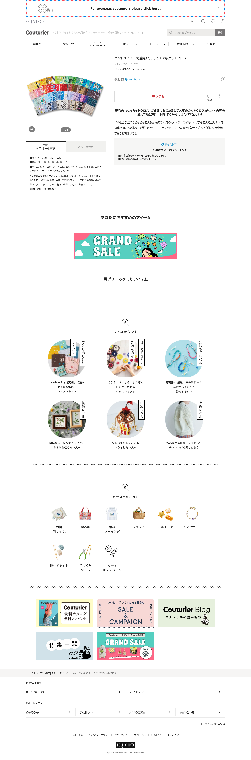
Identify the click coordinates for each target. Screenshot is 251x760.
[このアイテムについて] (223, 79)
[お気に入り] (213, 21)
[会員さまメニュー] (193, 21)
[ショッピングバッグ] (223, 21)
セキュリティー (121, 734)
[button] (102, 96)
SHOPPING (157, 734)
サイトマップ (140, 734)
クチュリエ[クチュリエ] (51, 673)
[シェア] (219, 96)
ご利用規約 (77, 734)
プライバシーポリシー (99, 734)
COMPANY (174, 734)
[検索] (203, 21)
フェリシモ (31, 673)
